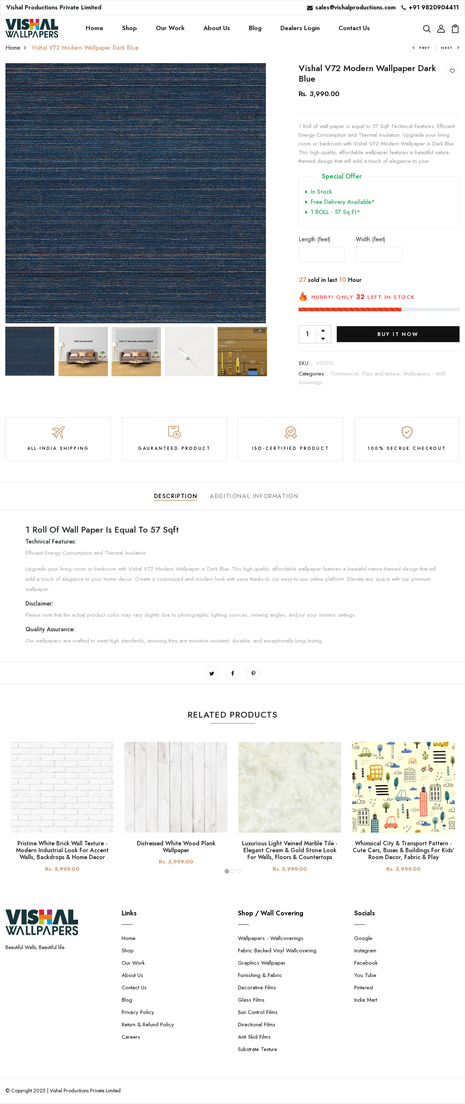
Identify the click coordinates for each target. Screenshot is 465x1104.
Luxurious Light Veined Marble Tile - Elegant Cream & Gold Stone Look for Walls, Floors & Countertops (289, 850)
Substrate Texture (257, 1049)
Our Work (170, 28)
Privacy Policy (138, 1012)
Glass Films (251, 1000)
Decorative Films (257, 988)
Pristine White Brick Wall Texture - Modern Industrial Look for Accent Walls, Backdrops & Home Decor (62, 850)
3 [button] (238, 871)
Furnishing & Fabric (260, 975)
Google (363, 938)
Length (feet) (315, 239)
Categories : (313, 374)
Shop (129, 28)
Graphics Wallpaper (262, 963)
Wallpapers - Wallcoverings (270, 938)
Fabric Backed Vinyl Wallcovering (277, 951)
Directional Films (256, 1025)
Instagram (365, 951)
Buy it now (398, 334)
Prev (424, 47)
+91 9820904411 (434, 7)
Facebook (365, 963)
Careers (131, 1037)
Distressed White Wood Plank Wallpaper (176, 846)
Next (447, 47)
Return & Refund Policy (148, 1025)
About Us (216, 28)
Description (176, 496)
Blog (255, 28)
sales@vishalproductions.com (355, 7)
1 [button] (227, 871)
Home (94, 28)
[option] (135, 193)
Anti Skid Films (254, 1037)
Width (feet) (370, 239)
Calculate (436, 254)
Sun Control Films (258, 1012)
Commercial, (346, 374)
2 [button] (232, 871)
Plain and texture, (382, 374)
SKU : (306, 363)
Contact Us (354, 28)
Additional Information (254, 496)
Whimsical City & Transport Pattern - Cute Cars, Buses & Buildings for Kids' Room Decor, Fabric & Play (403, 850)
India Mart (365, 1000)
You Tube (365, 975)
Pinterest (363, 988)
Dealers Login (300, 28)
